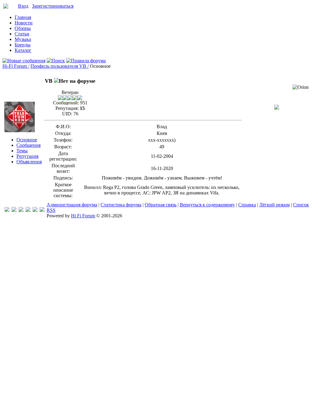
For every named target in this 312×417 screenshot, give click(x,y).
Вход (23, 6)
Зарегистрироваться (52, 6)
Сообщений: (66, 102)
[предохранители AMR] (7, 210)
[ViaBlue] (21, 210)
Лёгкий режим (274, 204)
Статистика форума (121, 204)
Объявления (29, 161)
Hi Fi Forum (83, 215)
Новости (24, 22)
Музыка (23, 39)
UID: (67, 113)
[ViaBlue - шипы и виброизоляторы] (35, 210)
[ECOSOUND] (28, 210)
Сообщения (28, 145)
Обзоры (23, 28)
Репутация (27, 156)
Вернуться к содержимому (207, 204)
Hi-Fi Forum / (15, 66)
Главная (23, 17)
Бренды (22, 44)
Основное (26, 139)
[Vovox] (42, 210)
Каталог (23, 50)
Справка (247, 204)
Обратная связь (160, 204)
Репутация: (67, 108)
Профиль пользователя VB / (59, 66)
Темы (22, 150)
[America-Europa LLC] (14, 210)
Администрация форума (72, 204)
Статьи (22, 33)
